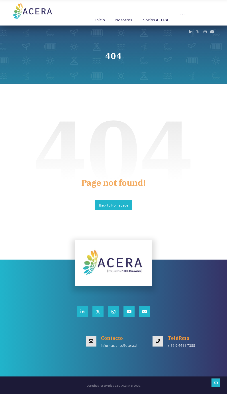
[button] (182, 18)
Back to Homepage (113, 205)
